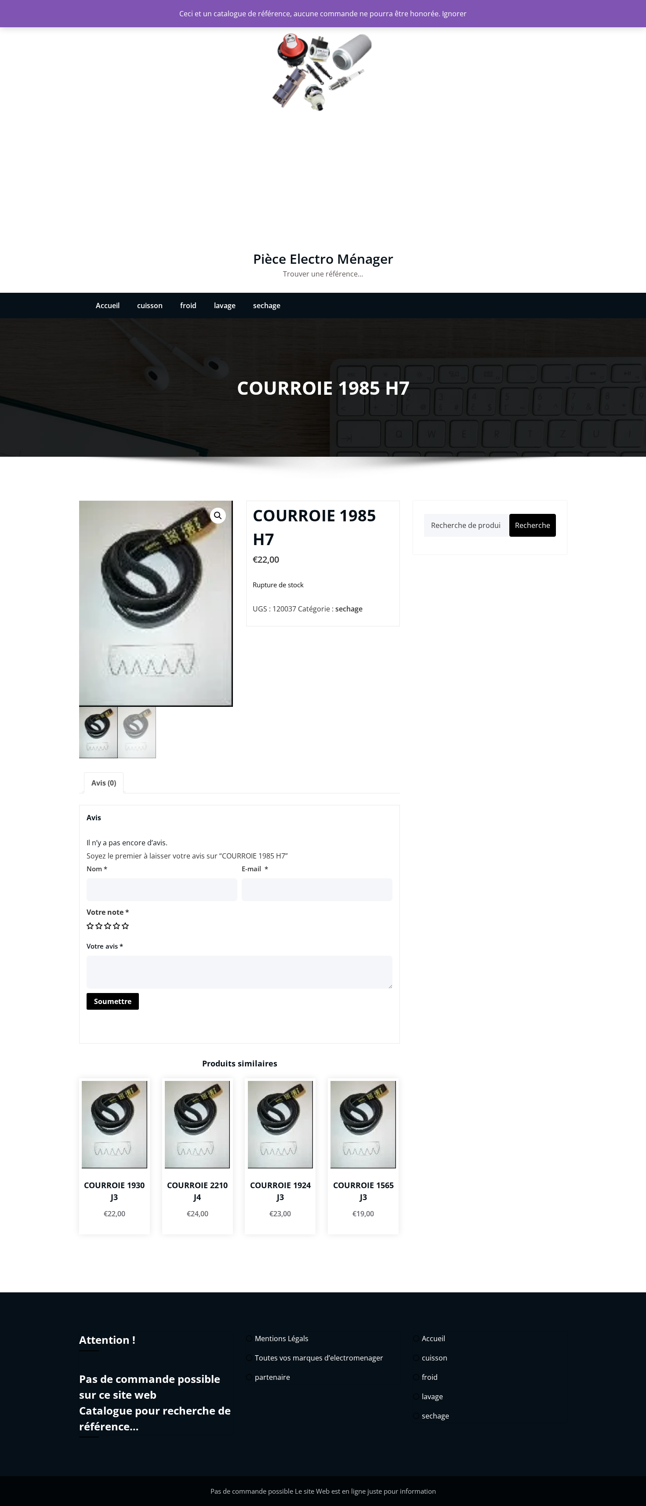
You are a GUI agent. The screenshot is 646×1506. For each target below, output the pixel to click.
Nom (97, 868)
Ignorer (454, 13)
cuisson (150, 305)
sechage (266, 305)
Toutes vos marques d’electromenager (319, 1358)
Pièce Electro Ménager (323, 259)
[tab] (103, 782)
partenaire (272, 1377)
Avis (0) (103, 783)
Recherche (532, 525)
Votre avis (105, 946)
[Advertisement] (323, 185)
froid (188, 305)
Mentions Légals (281, 1338)
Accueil (108, 305)
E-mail (255, 868)
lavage (225, 305)
